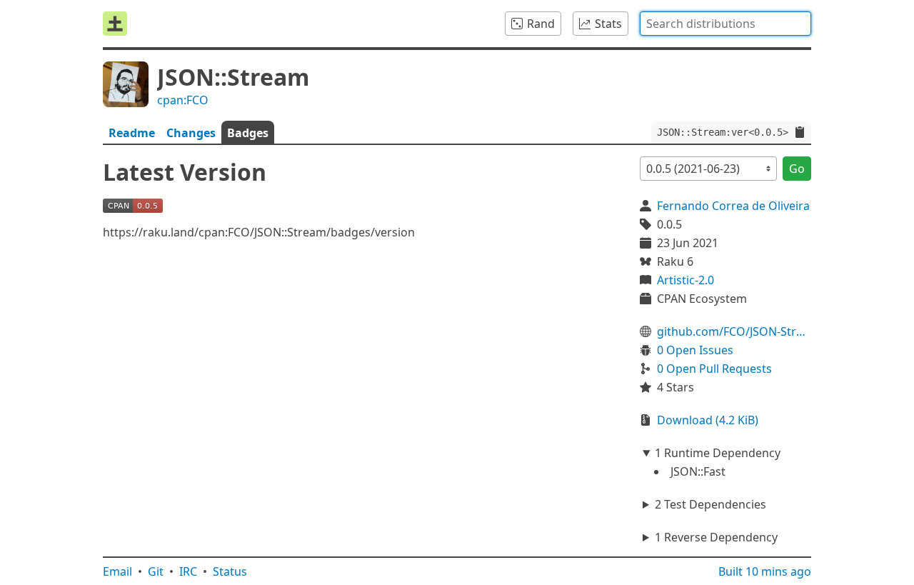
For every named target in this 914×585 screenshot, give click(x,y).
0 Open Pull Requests (714, 368)
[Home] (115, 23)
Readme (132, 133)
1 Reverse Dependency (716, 537)
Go (797, 168)
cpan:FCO (183, 100)
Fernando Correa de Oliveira (733, 206)
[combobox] (725, 23)
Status (230, 571)
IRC (188, 571)
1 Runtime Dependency (717, 453)
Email (117, 571)
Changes (191, 133)
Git (156, 571)
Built (764, 571)
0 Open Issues (695, 350)
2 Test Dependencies (710, 504)
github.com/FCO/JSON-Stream (734, 331)
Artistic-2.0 (685, 280)
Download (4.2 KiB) (707, 420)
